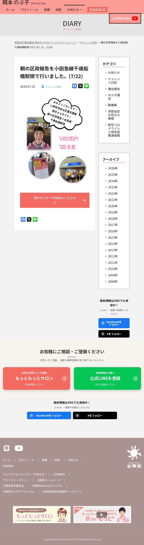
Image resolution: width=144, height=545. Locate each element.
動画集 (112, 105)
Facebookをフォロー (112, 323)
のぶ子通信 (114, 97)
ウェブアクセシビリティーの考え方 (23, 474)
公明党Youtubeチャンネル (47, 486)
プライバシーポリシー (16, 480)
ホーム (10, 9)
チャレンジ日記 (53, 86)
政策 (59, 9)
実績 (47, 9)
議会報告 (114, 88)
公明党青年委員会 (13, 486)
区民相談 (96, 9)
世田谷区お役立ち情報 (114, 115)
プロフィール (29, 9)
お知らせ (73, 9)
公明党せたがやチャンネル (18, 491)
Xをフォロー (111, 334)
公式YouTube (121, 18)
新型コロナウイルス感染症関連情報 (114, 130)
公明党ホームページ (48, 480)
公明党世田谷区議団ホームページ (61, 491)
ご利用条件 (58, 474)
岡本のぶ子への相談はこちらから (55, 200)
